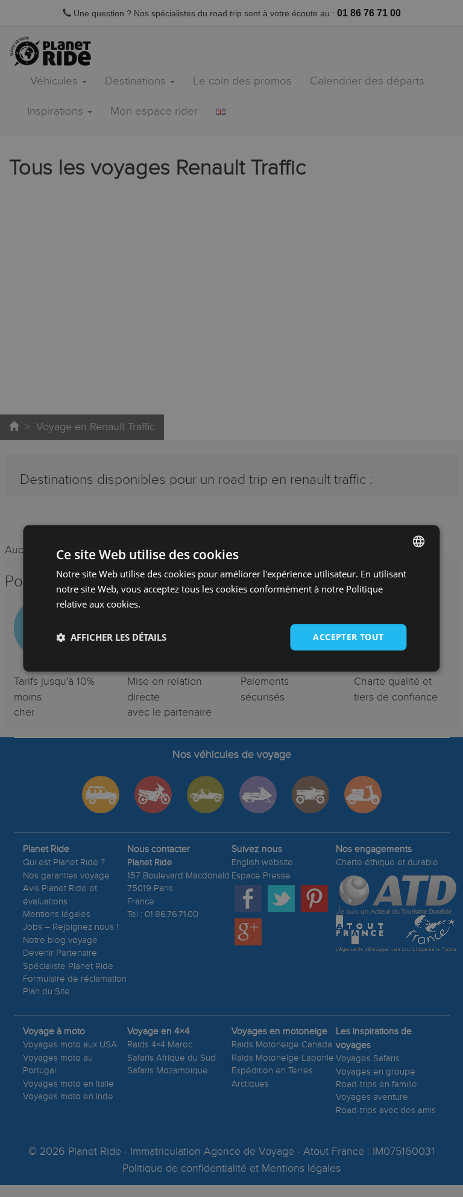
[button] (111, 637)
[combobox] (419, 541)
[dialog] (231, 598)
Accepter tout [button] (348, 637)
